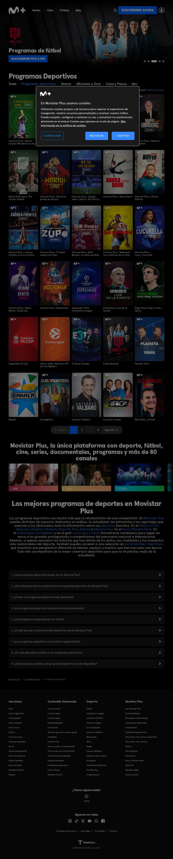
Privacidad (100, 831)
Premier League (93, 723)
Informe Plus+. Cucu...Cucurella (143, 253)
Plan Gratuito (131, 751)
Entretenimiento (16, 770)
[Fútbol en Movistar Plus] (139, 477)
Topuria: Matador (94, 751)
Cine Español (15, 718)
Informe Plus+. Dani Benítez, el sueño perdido (85, 253)
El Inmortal (53, 727)
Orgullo (12, 775)
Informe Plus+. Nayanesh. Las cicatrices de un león (116, 253)
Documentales (15, 765)
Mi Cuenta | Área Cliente (136, 718)
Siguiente (110, 430)
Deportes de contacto (96, 756)
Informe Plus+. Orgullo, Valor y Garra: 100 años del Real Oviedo (86, 198)
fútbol (143, 525)
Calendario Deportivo (96, 765)
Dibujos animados (56, 760)
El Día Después (93, 727)
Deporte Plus (68, 529)
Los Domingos (54, 718)
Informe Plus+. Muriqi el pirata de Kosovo (53, 198)
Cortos (12, 732)
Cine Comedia (15, 723)
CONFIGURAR (52, 135)
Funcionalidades (132, 713)
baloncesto (25, 533)
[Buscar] (115, 10)
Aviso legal (85, 831)
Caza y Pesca (53, 770)
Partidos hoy (92, 770)
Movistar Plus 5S (55, 775)
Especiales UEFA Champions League (82, 309)
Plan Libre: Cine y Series (136, 742)
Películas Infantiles (17, 742)
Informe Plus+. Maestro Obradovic (147, 142)
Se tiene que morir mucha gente (62, 732)
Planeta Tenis (142, 363)
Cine (50, 10)
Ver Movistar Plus (133, 709)
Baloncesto (91, 737)
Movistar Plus (154, 518)
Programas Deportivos (58, 765)
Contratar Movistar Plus (136, 732)
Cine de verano (16, 737)
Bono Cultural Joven (134, 760)
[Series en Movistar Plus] (86, 477)
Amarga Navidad (55, 723)
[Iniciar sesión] (161, 10)
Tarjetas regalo (132, 770)
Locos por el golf (112, 419)
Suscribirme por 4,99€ (28, 58)
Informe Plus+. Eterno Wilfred (146, 198)
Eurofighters (46, 419)
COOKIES (113, 831)
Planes (128, 746)
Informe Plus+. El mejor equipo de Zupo (52, 253)
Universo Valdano (81, 419)
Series (36, 10)
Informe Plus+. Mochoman (54, 308)
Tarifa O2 (129, 765)
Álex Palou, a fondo (145, 419)
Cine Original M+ (16, 713)
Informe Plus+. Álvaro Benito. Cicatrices (20, 309)
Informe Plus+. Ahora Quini (117, 196)
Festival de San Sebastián (59, 756)
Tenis (88, 742)
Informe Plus (103, 529)
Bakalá (12, 419)
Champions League (95, 713)
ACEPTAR (123, 135)
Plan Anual (130, 756)
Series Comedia (16, 760)
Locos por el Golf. (86, 533)
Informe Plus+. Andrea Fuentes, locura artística (21, 253)
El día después (111, 363)
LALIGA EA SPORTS (94, 718)
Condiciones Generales (136, 723)
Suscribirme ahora (137, 10)
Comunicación (132, 775)
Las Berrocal (53, 742)
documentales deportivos (144, 544)
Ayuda (86, 801)
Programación (93, 775)
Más (78, 10)
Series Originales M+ (18, 751)
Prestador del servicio (66, 831)
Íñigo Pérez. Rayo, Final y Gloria (148, 309)
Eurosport (91, 760)
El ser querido (54, 709)
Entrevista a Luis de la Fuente (115, 309)
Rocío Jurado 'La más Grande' (61, 746)
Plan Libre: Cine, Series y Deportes (141, 737)
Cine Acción (14, 727)
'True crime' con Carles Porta (61, 751)
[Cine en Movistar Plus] (33, 477)
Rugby (89, 746)
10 (98, 430)
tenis (126, 529)
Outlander (52, 737)
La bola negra (54, 713)
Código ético (131, 727)
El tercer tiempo (80, 363)
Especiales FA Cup (18, 363)
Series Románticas (17, 756)
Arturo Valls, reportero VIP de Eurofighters (54, 365)
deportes (108, 525)
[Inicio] (17, 10)
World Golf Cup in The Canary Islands (20, 198)
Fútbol (64, 10)
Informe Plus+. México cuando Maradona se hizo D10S (22, 142)
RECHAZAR (97, 135)
